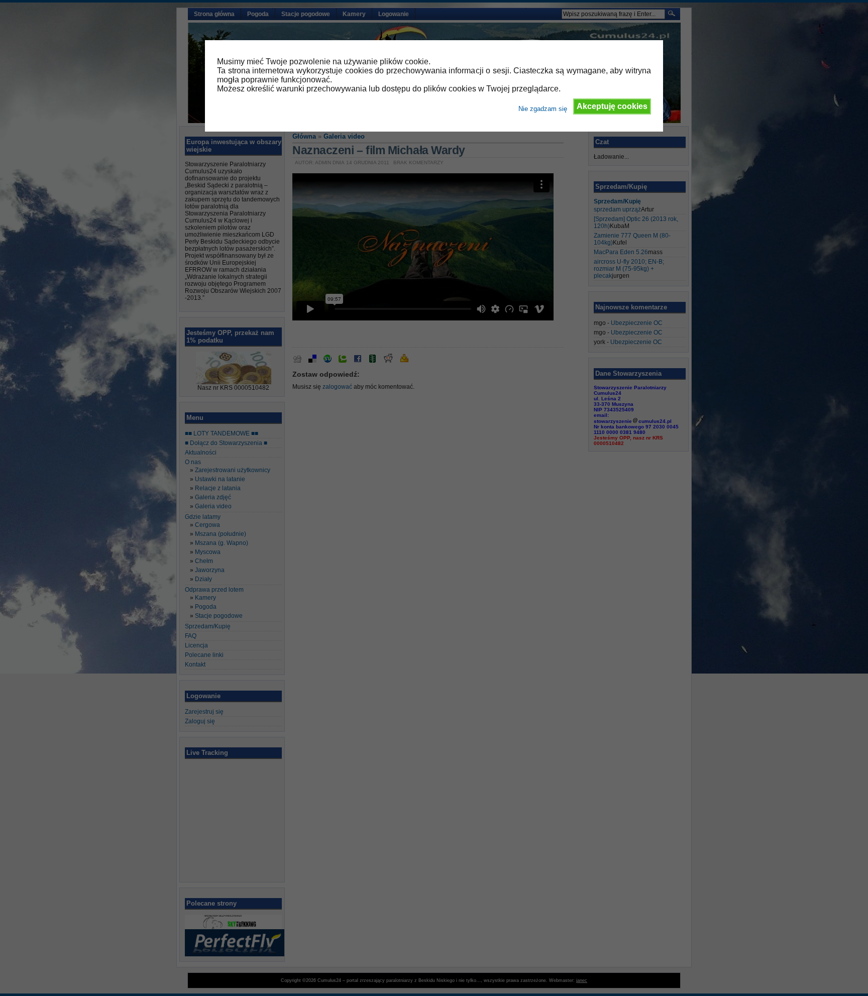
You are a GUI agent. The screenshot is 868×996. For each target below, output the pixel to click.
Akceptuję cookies (612, 106)
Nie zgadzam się (542, 109)
